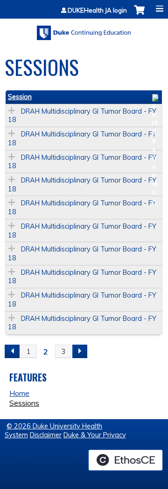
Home (19, 393)
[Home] (84, 30)
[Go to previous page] (12, 352)
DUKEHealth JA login (97, 10)
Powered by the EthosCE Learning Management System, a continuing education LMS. (125, 460)
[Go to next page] (79, 352)
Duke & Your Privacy (94, 435)
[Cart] (139, 15)
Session (20, 97)
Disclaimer (46, 435)
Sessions (24, 403)
